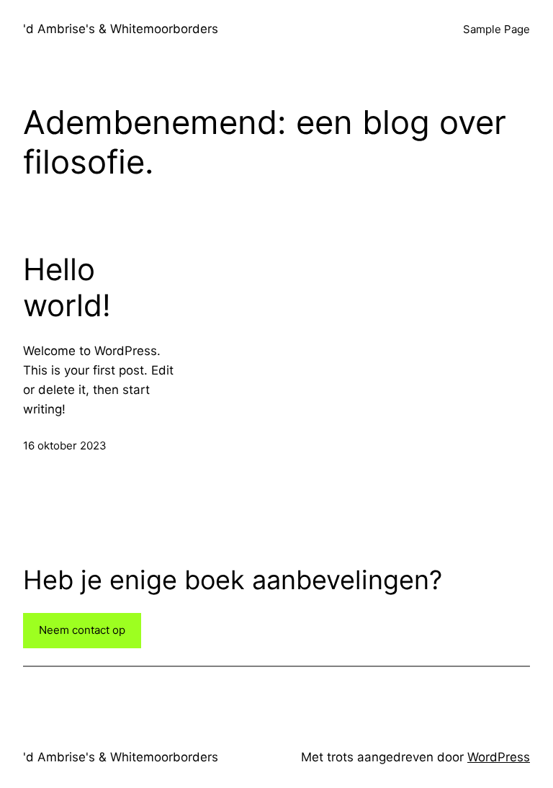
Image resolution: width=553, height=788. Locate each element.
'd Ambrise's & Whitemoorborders (120, 29)
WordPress (498, 757)
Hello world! (67, 287)
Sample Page (496, 29)
